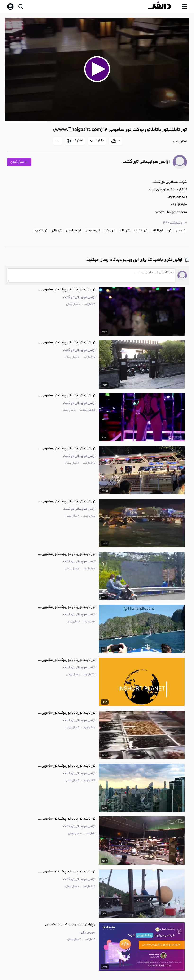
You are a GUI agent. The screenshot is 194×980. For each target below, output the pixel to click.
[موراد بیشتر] (57, 140)
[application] (97, 70)
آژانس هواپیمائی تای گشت (146, 162)
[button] (97, 69)
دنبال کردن (17, 162)
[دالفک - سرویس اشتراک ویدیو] (163, 6)
